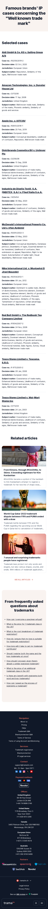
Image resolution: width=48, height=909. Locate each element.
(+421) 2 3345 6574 (24, 841)
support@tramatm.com (24, 765)
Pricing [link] (24, 725)
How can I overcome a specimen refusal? (24, 619)
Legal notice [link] (24, 886)
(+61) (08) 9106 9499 (24, 854)
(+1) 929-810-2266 (24, 817)
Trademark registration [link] (24, 750)
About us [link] (24, 722)
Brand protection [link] (24, 753)
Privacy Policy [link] (24, 889)
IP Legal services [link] (24, 756)
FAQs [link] (24, 728)
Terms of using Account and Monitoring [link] (24, 741)
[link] (24, 467)
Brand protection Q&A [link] (24, 735)
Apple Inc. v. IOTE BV (14, 120)
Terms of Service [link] (24, 738)
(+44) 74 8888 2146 (24, 803)
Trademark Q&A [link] (24, 731)
